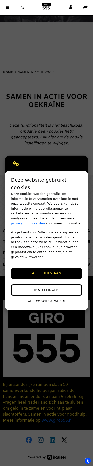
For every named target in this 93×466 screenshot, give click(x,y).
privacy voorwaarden (28, 223)
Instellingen (46, 290)
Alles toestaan (46, 273)
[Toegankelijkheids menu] (88, 461)
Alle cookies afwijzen (46, 302)
